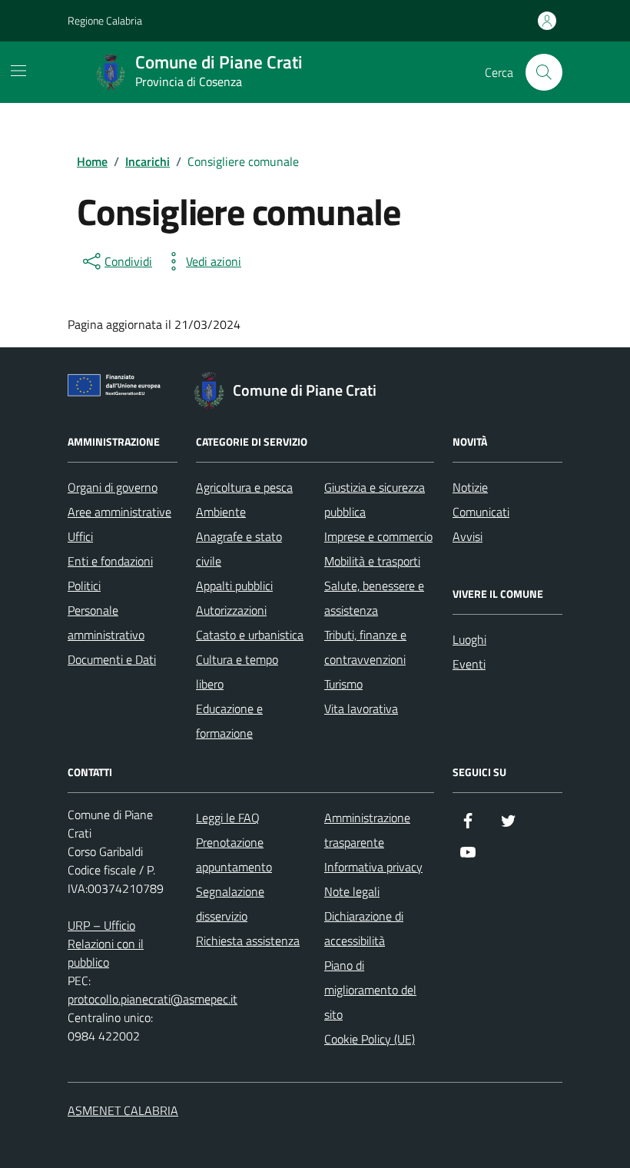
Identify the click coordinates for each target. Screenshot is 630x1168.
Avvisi (467, 536)
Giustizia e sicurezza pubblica (374, 499)
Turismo (343, 684)
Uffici (80, 536)
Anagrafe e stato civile (239, 548)
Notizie (470, 487)
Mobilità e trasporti (372, 561)
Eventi (469, 664)
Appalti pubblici (234, 585)
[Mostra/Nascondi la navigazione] (18, 70)
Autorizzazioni (231, 610)
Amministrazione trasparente (367, 829)
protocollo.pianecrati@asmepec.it (152, 999)
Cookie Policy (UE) (369, 1039)
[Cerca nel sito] (544, 72)
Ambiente (221, 512)
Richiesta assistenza (248, 940)
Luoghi (469, 639)
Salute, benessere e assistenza (374, 597)
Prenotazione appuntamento (234, 854)
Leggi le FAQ (228, 817)
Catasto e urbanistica (249, 634)
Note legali (352, 891)
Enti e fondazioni (110, 561)
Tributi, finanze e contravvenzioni (365, 647)
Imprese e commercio (378, 536)
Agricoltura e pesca (244, 487)
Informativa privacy (373, 867)
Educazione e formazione (229, 720)
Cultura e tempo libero (237, 671)
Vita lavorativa (361, 708)
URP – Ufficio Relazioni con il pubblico (106, 943)
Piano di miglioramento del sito (370, 990)
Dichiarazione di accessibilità (363, 928)
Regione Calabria (105, 20)
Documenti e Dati (112, 659)
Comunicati (481, 512)
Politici (84, 585)
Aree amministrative (119, 512)
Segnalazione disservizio (230, 903)
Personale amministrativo (106, 622)
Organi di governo (113, 487)
